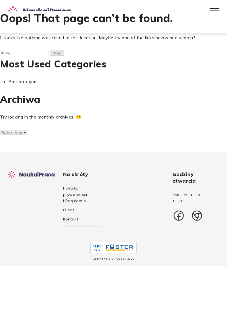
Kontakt (70, 219)
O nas (69, 209)
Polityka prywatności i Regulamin (75, 194)
